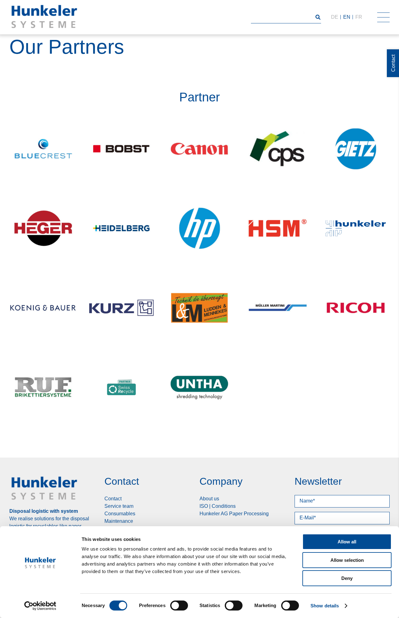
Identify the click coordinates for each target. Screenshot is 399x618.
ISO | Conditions (218, 506)
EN (346, 17)
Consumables (119, 513)
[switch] (179, 606)
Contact (113, 498)
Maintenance (118, 521)
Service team (118, 506)
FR (358, 17)
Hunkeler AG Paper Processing (234, 513)
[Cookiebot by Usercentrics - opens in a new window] (40, 606)
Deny (347, 578)
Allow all (347, 541)
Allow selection (347, 560)
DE (334, 17)
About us (209, 498)
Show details (324, 605)
